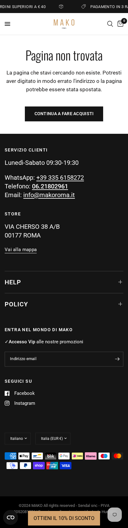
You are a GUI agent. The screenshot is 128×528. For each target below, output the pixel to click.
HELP (13, 282)
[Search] (110, 24)
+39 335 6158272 (60, 177)
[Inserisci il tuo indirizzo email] (117, 359)
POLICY (16, 304)
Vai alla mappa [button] (21, 249)
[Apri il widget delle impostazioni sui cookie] (10, 517)
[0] (119, 24)
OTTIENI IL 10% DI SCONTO (64, 518)
